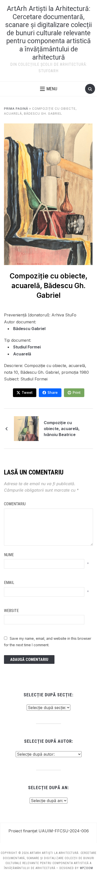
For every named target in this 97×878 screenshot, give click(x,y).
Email (9, 582)
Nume (9, 554)
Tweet (27, 392)
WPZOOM (86, 868)
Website (11, 610)
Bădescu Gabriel (29, 328)
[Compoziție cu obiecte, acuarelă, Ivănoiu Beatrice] (26, 428)
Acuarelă (22, 353)
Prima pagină (16, 108)
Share (53, 392)
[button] (48, 89)
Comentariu (15, 504)
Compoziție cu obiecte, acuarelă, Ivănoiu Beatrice (62, 428)
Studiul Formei (27, 346)
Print (77, 392)
